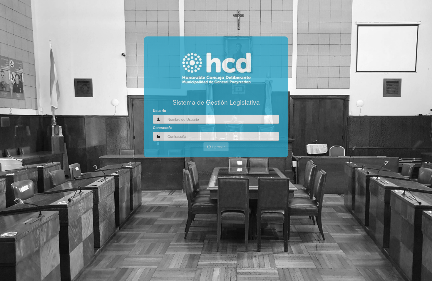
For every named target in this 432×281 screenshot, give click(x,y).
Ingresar (218, 146)
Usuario (159, 110)
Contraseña (163, 127)
